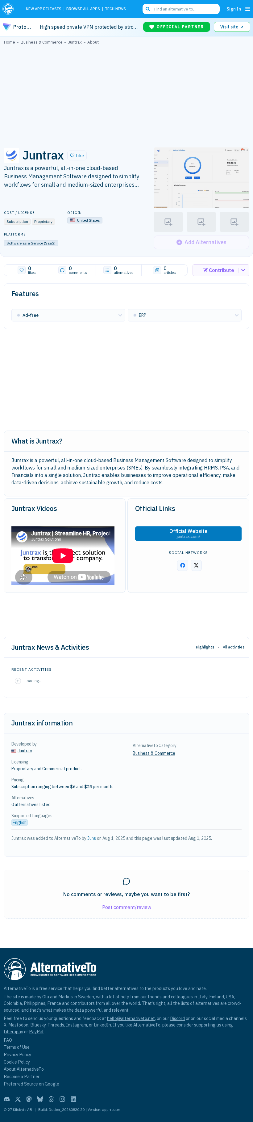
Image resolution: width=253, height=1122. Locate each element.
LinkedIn (102, 1025)
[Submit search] (148, 9)
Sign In (233, 9)
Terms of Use (17, 1047)
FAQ (8, 1040)
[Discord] (7, 1099)
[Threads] (51, 1099)
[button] (77, 155)
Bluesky (38, 1025)
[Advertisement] (126, 94)
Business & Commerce (154, 753)
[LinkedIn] (73, 1099)
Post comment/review (126, 907)
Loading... (33, 680)
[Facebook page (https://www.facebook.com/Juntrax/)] (182, 565)
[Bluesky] (40, 1099)
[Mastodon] (29, 1099)
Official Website (188, 533)
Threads (56, 1025)
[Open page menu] (248, 9)
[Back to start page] (9, 9)
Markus (65, 997)
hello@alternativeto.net (131, 1018)
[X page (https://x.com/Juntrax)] (196, 565)
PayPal (36, 1032)
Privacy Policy (17, 1054)
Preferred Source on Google (31, 1084)
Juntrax (25, 751)
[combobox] (181, 9)
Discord (177, 1018)
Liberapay (13, 1032)
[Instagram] (62, 1099)
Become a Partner (21, 1076)
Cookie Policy (17, 1062)
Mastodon (18, 1025)
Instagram (76, 1025)
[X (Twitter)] (18, 1099)
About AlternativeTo (24, 1069)
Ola (45, 997)
